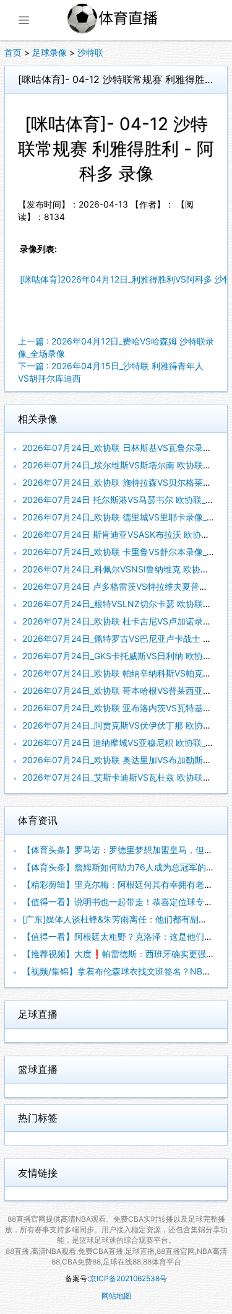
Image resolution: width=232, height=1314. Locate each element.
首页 (13, 52)
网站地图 (116, 1295)
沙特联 (90, 52)
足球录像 (49, 52)
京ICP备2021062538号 (128, 1278)
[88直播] (127, 20)
